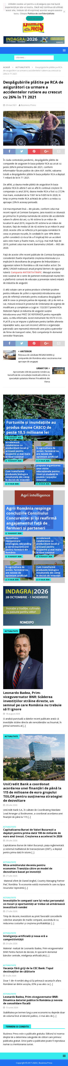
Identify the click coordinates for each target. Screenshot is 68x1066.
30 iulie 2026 (44, 484)
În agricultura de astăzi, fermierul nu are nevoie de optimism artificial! (47, 452)
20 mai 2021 (11, 105)
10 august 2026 (14, 461)
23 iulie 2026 (11, 943)
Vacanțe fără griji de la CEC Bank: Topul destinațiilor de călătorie (28, 969)
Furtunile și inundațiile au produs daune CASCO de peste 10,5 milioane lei (31, 427)
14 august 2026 (14, 438)
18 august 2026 (13, 713)
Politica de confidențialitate (41, 13)
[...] (24, 725)
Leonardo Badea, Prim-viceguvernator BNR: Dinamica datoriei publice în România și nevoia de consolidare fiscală (32, 1000)
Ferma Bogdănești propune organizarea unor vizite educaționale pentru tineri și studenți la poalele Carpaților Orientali (48, 471)
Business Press (28, 105)
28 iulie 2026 (11, 805)
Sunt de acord (35, 18)
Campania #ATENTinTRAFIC (26, 272)
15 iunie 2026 (12, 1007)
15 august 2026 (14, 556)
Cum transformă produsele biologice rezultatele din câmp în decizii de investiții (18, 475)
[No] (64, 11)
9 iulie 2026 (11, 975)
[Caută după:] (34, 57)
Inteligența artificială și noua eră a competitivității (25, 937)
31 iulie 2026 (44, 461)
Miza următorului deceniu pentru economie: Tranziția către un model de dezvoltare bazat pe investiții (27, 868)
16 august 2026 (14, 533)
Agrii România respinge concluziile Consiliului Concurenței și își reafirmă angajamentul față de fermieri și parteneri (31, 518)
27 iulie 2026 (11, 875)
